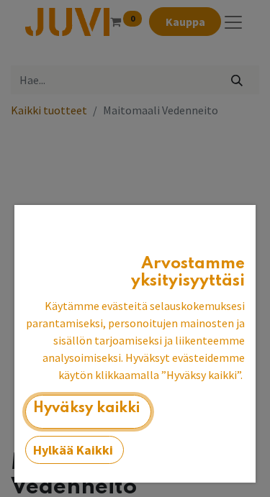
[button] (88, 412)
